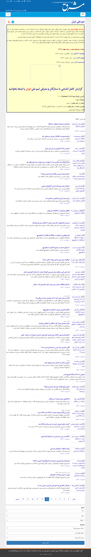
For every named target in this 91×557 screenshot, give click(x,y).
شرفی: (68, 360)
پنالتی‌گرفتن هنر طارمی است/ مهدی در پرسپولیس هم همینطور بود (48, 162)
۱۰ (55, 499)
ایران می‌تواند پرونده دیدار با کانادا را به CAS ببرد (54, 412)
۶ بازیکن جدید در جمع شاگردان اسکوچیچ (56, 247)
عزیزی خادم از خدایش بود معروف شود (57, 362)
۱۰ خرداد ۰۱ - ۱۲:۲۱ (65, 252)
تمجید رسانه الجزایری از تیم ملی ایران (57, 148)
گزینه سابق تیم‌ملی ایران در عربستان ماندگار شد (54, 424)
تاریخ (82, 507)
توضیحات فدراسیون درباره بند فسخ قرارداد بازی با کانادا (51, 460)
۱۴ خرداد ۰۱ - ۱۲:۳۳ (80, 131)
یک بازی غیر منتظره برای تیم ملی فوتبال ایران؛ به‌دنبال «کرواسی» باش (47, 272)
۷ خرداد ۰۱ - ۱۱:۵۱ (80, 370)
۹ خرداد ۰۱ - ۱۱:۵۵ (65, 279)
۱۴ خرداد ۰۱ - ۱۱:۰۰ (65, 154)
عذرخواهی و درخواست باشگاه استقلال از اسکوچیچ (53, 235)
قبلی (73, 499)
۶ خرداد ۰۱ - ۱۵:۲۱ (80, 406)
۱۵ (32, 499)
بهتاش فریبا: (66, 296)
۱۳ (42, 499)
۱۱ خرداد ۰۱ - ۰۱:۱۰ (65, 228)
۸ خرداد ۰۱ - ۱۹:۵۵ (65, 317)
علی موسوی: (66, 321)
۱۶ (28, 499)
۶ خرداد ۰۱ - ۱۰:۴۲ (80, 480)
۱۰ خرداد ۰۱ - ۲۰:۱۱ (65, 240)
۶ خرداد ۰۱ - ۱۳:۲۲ (65, 439)
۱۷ (23, 499)
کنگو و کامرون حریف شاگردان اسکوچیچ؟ (56, 309)
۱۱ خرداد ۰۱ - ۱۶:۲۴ (65, 216)
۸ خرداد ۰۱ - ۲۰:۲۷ (80, 305)
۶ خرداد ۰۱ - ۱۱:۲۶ (65, 466)
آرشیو (22, 1)
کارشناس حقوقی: (65, 410)
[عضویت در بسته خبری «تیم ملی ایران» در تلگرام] (13, 22)
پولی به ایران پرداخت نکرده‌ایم (60, 474)
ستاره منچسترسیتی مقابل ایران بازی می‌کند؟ (55, 173)
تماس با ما (15, 1)
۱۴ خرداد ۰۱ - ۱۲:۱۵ (65, 141)
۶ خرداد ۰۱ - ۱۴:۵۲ (80, 420)
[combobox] (45, 510)
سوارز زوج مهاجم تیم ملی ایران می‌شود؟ (57, 386)
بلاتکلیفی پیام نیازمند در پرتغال (59, 398)
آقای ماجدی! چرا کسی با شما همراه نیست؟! (55, 347)
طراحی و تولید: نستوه (45, 554)
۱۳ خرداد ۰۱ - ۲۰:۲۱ (65, 179)
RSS (28, 1)
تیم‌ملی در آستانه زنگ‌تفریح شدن (74, 374)
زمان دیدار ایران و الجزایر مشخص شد (57, 198)
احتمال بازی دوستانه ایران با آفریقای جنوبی (55, 186)
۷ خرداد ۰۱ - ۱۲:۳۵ (80, 357)
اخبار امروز (45, 543)
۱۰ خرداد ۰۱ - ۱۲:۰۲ (80, 267)
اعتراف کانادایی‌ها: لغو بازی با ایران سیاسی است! (54, 485)
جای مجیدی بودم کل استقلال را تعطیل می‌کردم (54, 323)
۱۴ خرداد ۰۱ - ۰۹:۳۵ (65, 169)
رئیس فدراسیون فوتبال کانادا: (62, 472)
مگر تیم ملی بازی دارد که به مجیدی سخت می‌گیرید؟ (53, 298)
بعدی (17, 499)
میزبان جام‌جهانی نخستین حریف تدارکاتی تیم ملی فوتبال (51, 222)
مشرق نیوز (68, 5)
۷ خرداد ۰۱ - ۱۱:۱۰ (80, 382)
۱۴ (37, 499)
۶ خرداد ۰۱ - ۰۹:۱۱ (65, 493)
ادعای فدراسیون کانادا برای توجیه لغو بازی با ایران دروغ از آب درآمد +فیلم (45, 335)
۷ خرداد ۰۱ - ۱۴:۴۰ (80, 330)
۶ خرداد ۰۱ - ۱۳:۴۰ (65, 429)
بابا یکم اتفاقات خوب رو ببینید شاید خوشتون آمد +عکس (51, 284)
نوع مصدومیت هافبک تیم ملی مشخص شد (56, 136)
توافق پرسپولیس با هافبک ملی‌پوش (58, 210)
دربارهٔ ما (8, 1)
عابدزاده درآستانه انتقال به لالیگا (59, 124)
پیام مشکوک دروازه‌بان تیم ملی (60, 448)
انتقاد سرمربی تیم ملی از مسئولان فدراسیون (55, 436)
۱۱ (51, 499)
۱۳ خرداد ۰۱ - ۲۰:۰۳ (64, 191)
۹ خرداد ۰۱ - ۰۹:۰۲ (65, 287)
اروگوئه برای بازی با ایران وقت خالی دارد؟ (56, 259)
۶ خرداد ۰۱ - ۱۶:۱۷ (65, 392)
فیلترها (82, 525)
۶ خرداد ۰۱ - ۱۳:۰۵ (65, 454)
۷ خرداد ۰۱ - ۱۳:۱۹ (65, 342)
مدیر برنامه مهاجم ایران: (64, 160)
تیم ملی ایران (77, 21)
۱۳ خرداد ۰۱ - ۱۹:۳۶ (65, 203)
